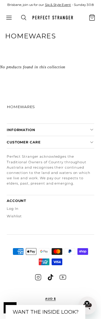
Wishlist (14, 216)
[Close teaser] (87, 303)
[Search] (23, 17)
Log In (13, 208)
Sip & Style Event (58, 5)
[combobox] (84, 21)
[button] (9, 17)
